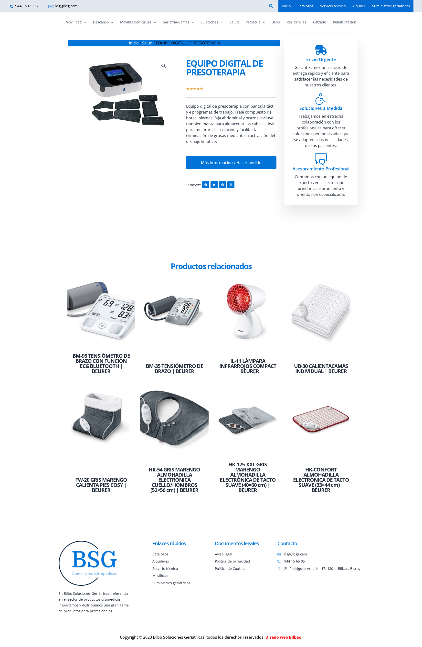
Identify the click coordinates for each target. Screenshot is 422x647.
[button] (163, 66)
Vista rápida (101, 345)
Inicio (134, 43)
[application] (84, 22)
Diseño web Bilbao (283, 637)
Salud (147, 43)
